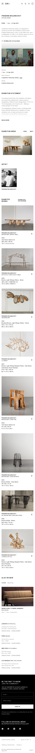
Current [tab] (4, 582)
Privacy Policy (6, 714)
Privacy (19, 745)
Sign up (17, 706)
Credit (31, 750)
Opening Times (6, 630)
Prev (25, 131)
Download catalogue (12, 41)
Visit (21, 77)
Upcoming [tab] (10, 582)
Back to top (25, 739)
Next (31, 131)
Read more (5, 120)
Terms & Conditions (8, 745)
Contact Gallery (15, 630)
